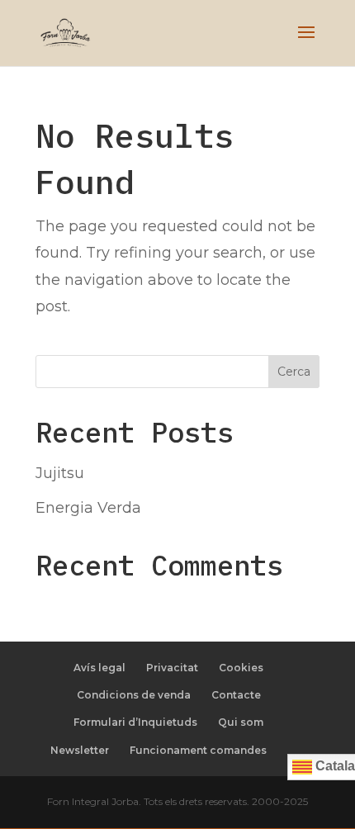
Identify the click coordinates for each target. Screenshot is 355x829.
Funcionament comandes (198, 750)
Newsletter (79, 750)
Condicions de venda (134, 695)
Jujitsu (60, 473)
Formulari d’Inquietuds (135, 722)
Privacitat (172, 667)
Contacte (236, 695)
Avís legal (99, 667)
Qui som (240, 722)
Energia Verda (88, 508)
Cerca (293, 371)
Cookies (241, 667)
